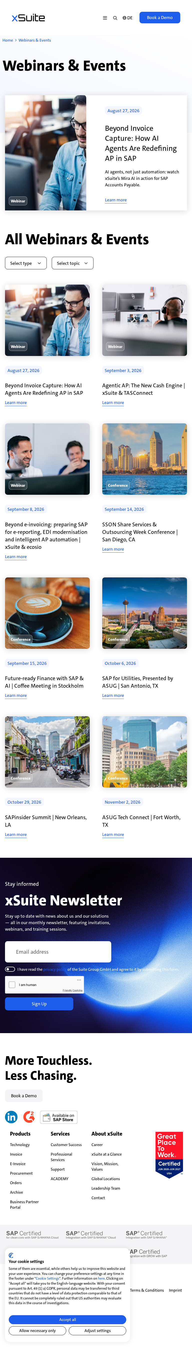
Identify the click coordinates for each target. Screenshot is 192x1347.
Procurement (21, 1173)
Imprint (175, 1290)
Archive (16, 1192)
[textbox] (23, 263)
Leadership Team (106, 1188)
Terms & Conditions (147, 1290)
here (101, 1278)
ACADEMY (59, 1178)
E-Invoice (18, 1163)
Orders (16, 1182)
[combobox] (26, 263)
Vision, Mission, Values (105, 1166)
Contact (98, 1197)
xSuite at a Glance (107, 1154)
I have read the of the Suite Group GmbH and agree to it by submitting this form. (98, 969)
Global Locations (106, 1178)
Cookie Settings (47, 1278)
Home (7, 40)
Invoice (16, 1154)
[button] (18, 201)
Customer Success (66, 1144)
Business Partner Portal (24, 1204)
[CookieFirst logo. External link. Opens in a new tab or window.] (11, 1255)
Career (97, 1144)
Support (58, 1169)
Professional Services (61, 1157)
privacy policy (55, 969)
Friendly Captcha (72, 990)
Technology (20, 1144)
